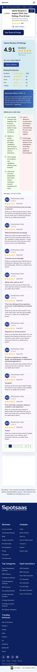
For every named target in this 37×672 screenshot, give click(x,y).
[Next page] (30, 446)
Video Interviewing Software (13, 7)
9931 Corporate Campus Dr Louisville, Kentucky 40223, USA (10, 664)
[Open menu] (34, 2)
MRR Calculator (24, 572)
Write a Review (11, 65)
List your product (7, 529)
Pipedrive (4, 626)
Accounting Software (8, 591)
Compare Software (7, 540)
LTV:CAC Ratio (24, 587)
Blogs (3, 536)
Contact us (23, 544)
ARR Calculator (24, 568)
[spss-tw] (3, 657)
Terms (3, 661)
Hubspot (4, 637)
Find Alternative (6, 544)
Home (21, 529)
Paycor (4, 651)
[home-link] (2, 7)
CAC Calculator (24, 583)
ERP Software (6, 587)
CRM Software (6, 574)
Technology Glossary (8, 533)
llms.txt (20, 661)
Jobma (24, 7)
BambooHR (5, 648)
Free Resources (6, 558)
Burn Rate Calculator (26, 590)
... (23, 446)
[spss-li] (7, 657)
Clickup (4, 629)
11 (27, 446)
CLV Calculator (24, 579)
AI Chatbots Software (8, 578)
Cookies (14, 661)
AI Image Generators (8, 600)
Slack (3, 633)
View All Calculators (26, 594)
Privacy (8, 661)
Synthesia (5, 644)
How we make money (26, 540)
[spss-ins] (12, 657)
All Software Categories (9, 610)
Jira (3, 640)
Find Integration (6, 547)
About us (22, 536)
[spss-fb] (17, 657)
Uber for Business (7, 622)
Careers (22, 547)
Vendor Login (24, 551)
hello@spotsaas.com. (22, 494)
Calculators (5, 555)
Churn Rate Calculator (26, 576)
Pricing (4, 551)
